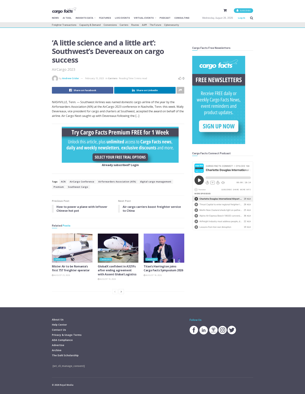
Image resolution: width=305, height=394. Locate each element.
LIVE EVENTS (122, 17)
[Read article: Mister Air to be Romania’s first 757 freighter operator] (72, 248)
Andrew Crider (70, 78)
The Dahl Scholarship (65, 355)
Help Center (59, 324)
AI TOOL (67, 17)
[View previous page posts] (115, 291)
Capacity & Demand (90, 24)
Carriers (124, 24)
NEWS (55, 17)
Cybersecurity (171, 24)
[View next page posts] (121, 291)
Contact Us (59, 329)
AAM (144, 24)
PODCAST (165, 17)
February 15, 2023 (94, 78)
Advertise (58, 345)
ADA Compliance (62, 340)
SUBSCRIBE (245, 10)
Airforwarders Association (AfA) (117, 181)
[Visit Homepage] (64, 10)
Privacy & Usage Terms (67, 335)
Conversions (110, 24)
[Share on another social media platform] (180, 90)
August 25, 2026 (61, 275)
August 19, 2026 (107, 279)
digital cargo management (155, 181)
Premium (59, 186)
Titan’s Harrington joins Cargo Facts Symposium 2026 (163, 268)
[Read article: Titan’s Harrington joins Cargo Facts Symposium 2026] (164, 248)
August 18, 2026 (153, 275)
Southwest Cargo (78, 186)
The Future (155, 24)
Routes (135, 24)
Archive (56, 350)
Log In (241, 17)
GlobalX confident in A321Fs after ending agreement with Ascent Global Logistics (117, 270)
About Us (58, 319)
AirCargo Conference (82, 181)
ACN (63, 181)
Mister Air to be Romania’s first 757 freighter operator (71, 268)
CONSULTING (181, 17)
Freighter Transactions (64, 24)
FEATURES (105, 17)
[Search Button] (251, 17)
